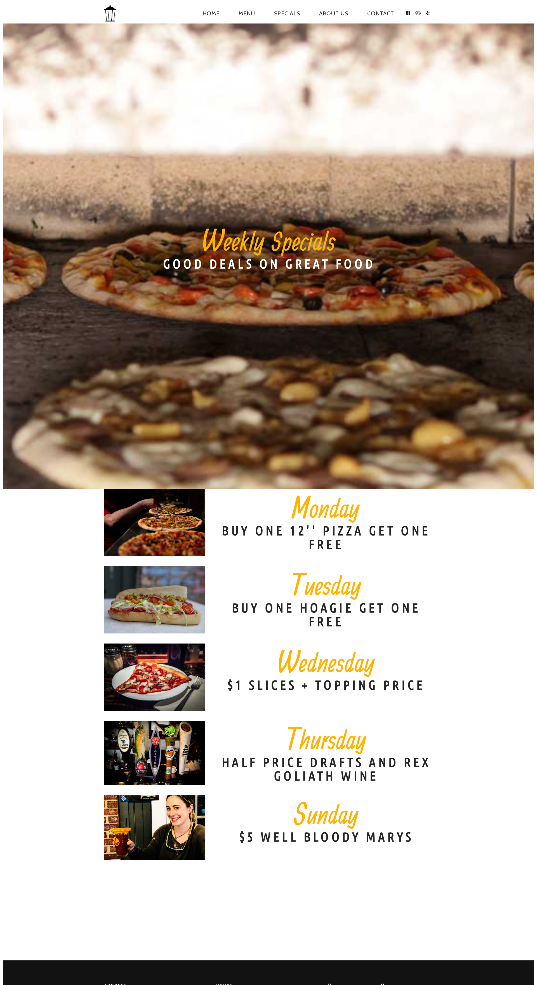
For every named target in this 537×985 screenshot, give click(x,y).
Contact (380, 13)
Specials (287, 13)
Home (211, 13)
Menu (247, 13)
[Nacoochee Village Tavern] (112, 13)
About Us (333, 13)
